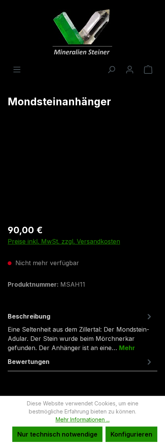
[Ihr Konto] (129, 69)
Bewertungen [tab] (29, 361)
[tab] (80, 331)
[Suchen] (111, 69)
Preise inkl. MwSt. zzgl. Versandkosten (64, 241)
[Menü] (17, 69)
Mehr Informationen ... (83, 419)
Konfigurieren (131, 434)
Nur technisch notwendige (57, 434)
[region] (82, 174)
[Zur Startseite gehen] (82, 32)
